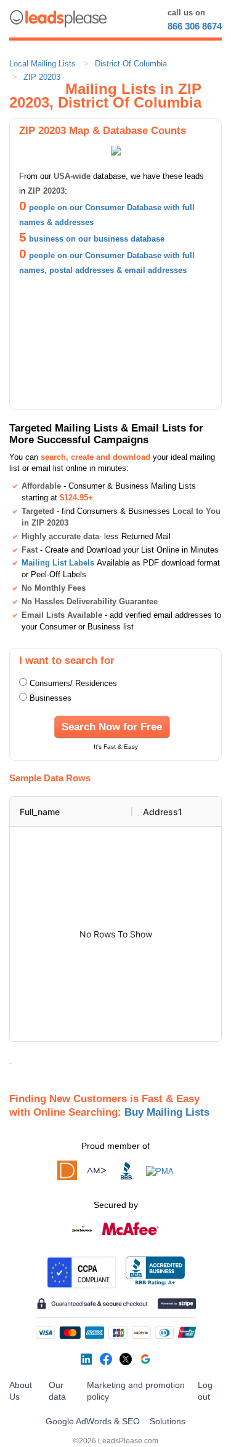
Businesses (50, 698)
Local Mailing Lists (42, 63)
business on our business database (96, 238)
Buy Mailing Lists (166, 1112)
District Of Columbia (131, 63)
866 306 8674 (195, 26)
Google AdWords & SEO (93, 1421)
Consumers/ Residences (73, 683)
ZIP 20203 (41, 77)
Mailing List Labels (58, 562)
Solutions (167, 1421)
